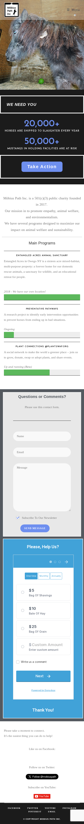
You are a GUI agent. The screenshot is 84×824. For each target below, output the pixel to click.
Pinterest (34, 812)
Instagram (69, 808)
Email (52, 812)
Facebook (14, 808)
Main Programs (42, 243)
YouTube (50, 808)
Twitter (32, 808)
